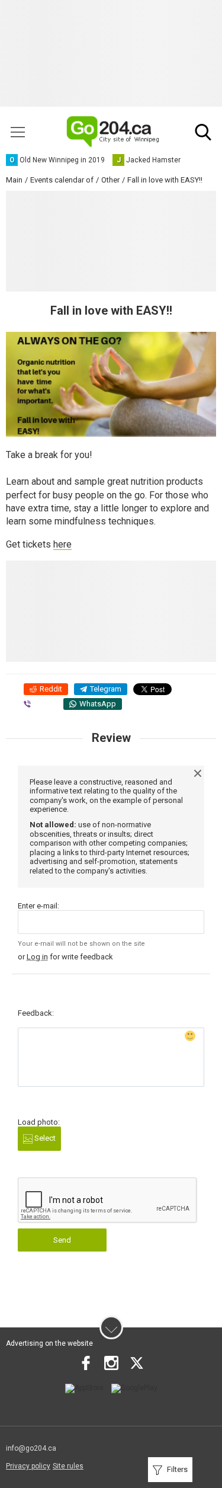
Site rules (68, 1466)
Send (62, 1240)
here (62, 544)
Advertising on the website (49, 1343)
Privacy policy (28, 1466)
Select (44, 1138)
